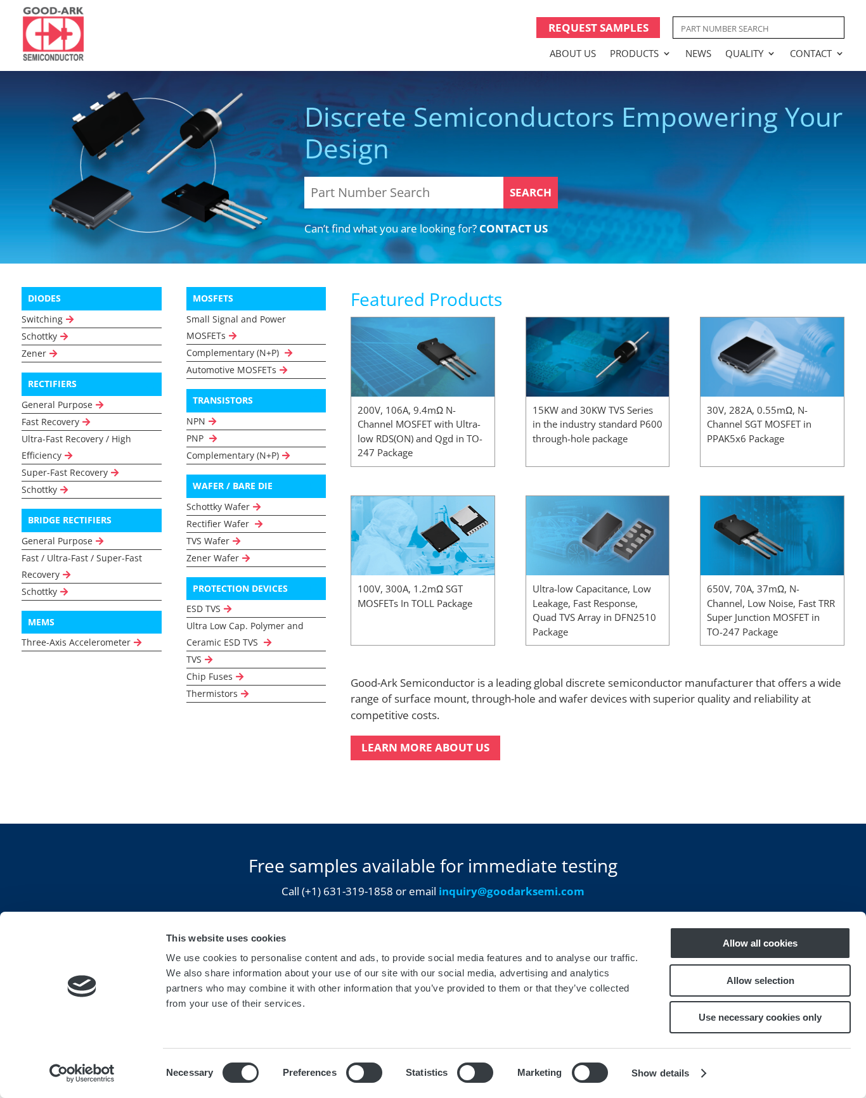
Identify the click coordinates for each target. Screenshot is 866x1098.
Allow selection (760, 980)
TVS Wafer (207, 541)
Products (634, 53)
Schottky (39, 336)
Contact (811, 53)
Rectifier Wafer (219, 524)
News (698, 53)
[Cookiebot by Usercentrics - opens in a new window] (82, 1073)
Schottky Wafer (218, 507)
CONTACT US (513, 228)
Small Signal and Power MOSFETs (236, 327)
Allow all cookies (760, 943)
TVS (194, 659)
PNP (196, 438)
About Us (573, 53)
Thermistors (212, 693)
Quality (744, 53)
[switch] (364, 1073)
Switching (42, 319)
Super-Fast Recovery (65, 472)
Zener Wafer (212, 558)
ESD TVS (203, 609)
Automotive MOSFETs (231, 370)
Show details (660, 1073)
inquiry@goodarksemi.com (512, 891)
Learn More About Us (425, 747)
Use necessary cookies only (760, 1017)
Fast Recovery (50, 422)
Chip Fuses (209, 676)
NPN (195, 421)
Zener (34, 353)
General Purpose (57, 405)
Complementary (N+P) (233, 353)
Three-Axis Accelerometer (76, 642)
